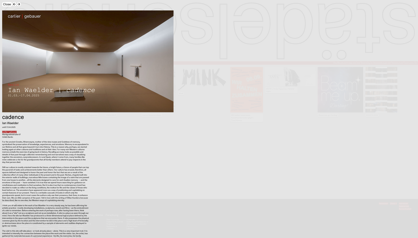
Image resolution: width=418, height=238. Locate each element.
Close (7, 4)
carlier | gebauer (9, 132)
